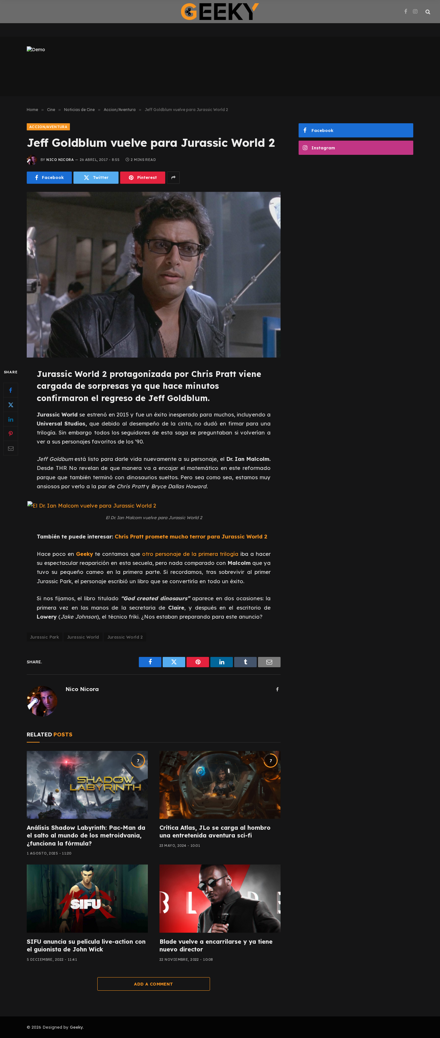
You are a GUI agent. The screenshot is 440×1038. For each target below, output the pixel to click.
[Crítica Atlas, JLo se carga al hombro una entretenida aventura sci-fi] (220, 785)
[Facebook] (10, 390)
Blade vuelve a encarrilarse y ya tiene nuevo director (216, 945)
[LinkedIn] (10, 419)
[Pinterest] (10, 433)
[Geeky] (220, 11)
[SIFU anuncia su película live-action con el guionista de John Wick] (87, 899)
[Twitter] (10, 404)
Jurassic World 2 (125, 637)
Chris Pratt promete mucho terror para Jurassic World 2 (191, 536)
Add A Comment (153, 984)
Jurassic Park (44, 637)
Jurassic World (83, 637)
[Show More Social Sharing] (173, 178)
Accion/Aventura (48, 127)
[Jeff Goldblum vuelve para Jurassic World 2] (154, 275)
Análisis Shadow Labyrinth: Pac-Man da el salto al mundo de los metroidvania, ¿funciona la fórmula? (86, 835)
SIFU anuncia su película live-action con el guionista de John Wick (86, 945)
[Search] (427, 12)
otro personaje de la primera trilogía (190, 553)
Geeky (76, 1027)
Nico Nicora (60, 159)
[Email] (10, 448)
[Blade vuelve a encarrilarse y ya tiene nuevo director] (220, 899)
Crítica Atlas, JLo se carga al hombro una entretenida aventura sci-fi (215, 831)
